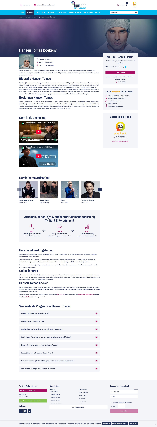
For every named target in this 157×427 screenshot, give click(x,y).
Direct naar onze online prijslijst (32, 401)
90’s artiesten (54, 391)
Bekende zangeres (55, 400)
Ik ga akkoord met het (121, 402)
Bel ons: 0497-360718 (29, 390)
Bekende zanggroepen (56, 403)
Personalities (88, 12)
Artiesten (30, 12)
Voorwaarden (133, 424)
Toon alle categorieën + (78, 407)
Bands (38, 12)
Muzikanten (51, 12)
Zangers (36, 17)
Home (22, 12)
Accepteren (106, 424)
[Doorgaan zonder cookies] (155, 424)
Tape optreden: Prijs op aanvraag (116, 67)
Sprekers (81, 404)
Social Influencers (83, 392)
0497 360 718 (61, 295)
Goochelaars (82, 398)
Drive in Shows (83, 389)
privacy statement (127, 402)
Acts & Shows (61, 12)
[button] (59, 313)
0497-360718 (26, 5)
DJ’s (43, 12)
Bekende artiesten (55, 394)
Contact (98, 12)
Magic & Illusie (83, 395)
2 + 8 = (113, 406)
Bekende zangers (55, 397)
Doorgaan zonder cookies (119, 424)
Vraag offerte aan (120, 72)
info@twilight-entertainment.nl (46, 5)
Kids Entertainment (75, 12)
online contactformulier (27, 297)
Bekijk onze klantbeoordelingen (120, 141)
